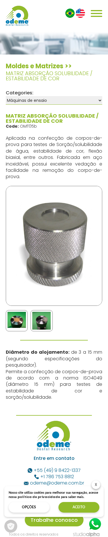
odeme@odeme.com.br (57, 483)
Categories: (19, 93)
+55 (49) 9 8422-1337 (57, 470)
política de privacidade (39, 497)
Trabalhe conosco (54, 520)
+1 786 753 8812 (57, 477)
